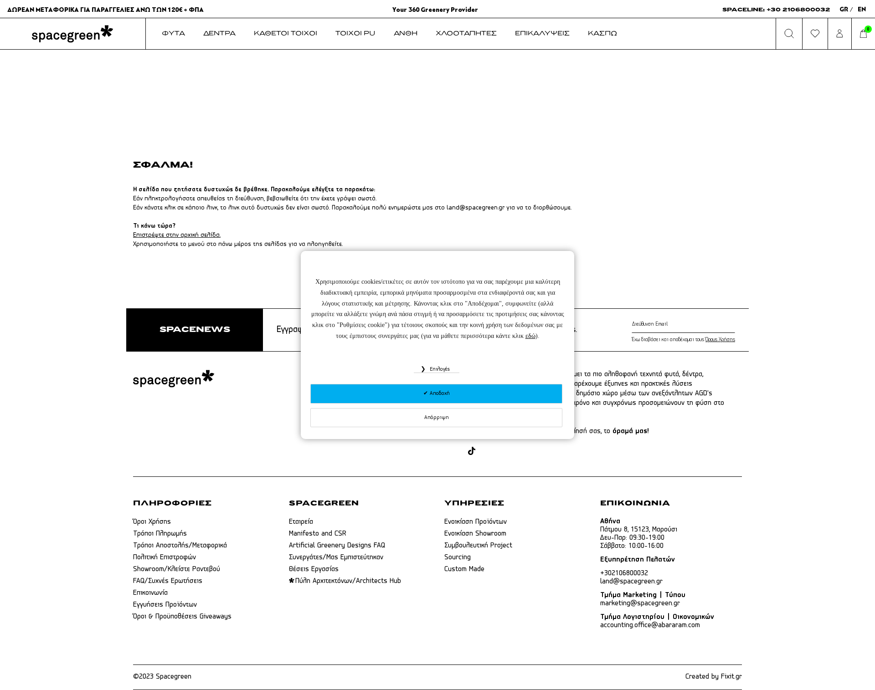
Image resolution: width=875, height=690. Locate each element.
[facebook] (438, 451)
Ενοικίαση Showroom (475, 533)
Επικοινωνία (150, 593)
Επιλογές (439, 369)
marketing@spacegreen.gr (640, 603)
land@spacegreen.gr (475, 207)
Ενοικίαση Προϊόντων (475, 522)
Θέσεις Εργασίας (314, 569)
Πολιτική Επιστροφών (164, 557)
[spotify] (522, 451)
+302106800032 (624, 573)
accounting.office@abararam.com (650, 625)
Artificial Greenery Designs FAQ (337, 545)
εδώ (530, 335)
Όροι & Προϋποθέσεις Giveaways (182, 616)
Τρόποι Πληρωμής (160, 533)
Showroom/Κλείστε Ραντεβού (176, 569)
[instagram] (456, 451)
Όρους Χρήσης (720, 339)
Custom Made (464, 569)
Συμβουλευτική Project (478, 545)
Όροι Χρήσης (152, 522)
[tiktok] (471, 451)
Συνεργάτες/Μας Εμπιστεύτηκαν (336, 557)
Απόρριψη (436, 417)
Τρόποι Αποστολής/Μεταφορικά (180, 545)
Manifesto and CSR (317, 533)
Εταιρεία (301, 522)
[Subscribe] (733, 324)
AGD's (703, 393)
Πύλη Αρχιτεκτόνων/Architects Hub (348, 581)
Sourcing (457, 557)
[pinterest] (487, 451)
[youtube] (504, 451)
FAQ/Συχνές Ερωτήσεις (167, 581)
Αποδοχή (439, 393)
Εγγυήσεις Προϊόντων (165, 604)
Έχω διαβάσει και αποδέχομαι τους (683, 339)
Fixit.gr (731, 676)
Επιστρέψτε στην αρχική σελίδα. (177, 235)
